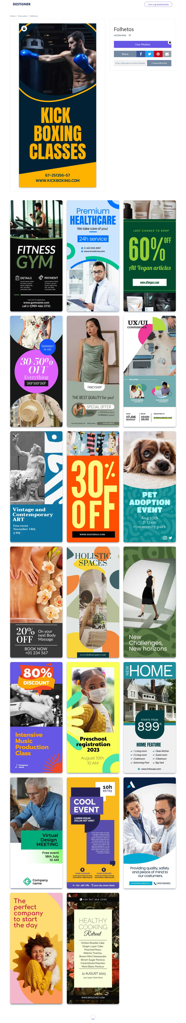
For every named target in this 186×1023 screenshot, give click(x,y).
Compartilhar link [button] (159, 63)
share (125, 54)
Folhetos (34, 16)
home (13, 16)
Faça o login (133, 4)
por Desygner (120, 35)
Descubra (22, 16)
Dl (130, 35)
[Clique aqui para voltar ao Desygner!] (22, 6)
